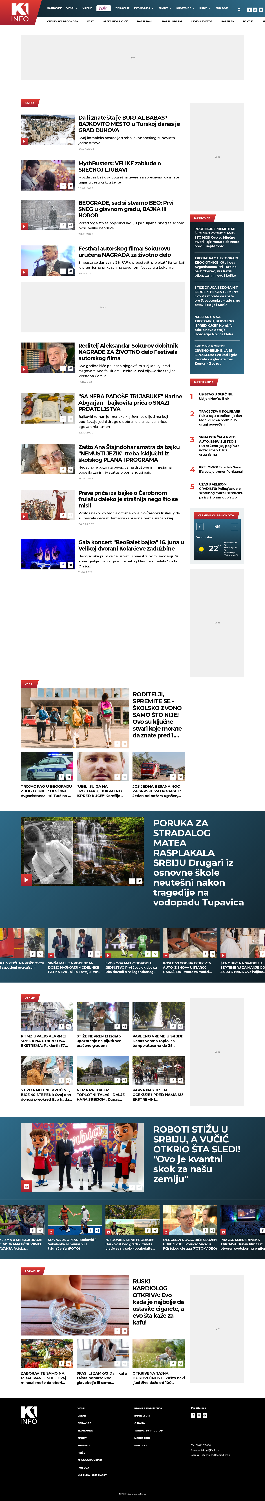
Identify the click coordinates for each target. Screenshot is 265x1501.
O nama (139, 1423)
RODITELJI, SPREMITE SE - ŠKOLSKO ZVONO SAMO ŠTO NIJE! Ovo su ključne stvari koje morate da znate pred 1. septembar (217, 237)
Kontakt (140, 1445)
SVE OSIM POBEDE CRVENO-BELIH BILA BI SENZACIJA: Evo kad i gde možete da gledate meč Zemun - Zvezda (216, 355)
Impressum (142, 1415)
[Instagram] (255, 10)
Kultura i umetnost (92, 1475)
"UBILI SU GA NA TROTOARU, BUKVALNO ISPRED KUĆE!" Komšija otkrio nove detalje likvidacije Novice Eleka (214, 325)
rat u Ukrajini (172, 21)
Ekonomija (142, 8)
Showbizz (183, 8)
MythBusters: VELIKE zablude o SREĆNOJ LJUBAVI (119, 166)
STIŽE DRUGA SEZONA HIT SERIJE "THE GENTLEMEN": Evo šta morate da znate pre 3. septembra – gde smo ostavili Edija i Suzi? (217, 296)
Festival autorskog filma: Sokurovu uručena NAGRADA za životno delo (124, 251)
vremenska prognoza (62, 21)
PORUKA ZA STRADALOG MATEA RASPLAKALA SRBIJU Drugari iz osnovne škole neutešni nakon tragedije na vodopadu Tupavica (198, 862)
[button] (200, 526)
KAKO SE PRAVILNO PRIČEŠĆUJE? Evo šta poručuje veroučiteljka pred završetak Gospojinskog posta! (130, 967)
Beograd (217, 527)
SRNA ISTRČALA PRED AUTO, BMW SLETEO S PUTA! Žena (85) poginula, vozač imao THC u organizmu (219, 446)
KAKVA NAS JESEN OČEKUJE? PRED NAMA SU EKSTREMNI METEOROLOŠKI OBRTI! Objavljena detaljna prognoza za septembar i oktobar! (157, 1095)
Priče (203, 8)
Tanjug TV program (148, 1430)
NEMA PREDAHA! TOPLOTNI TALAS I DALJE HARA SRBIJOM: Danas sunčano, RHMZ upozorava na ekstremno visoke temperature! (101, 1095)
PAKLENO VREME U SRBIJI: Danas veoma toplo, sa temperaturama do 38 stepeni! (157, 1041)
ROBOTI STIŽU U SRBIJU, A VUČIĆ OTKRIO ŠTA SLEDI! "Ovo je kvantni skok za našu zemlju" (196, 1154)
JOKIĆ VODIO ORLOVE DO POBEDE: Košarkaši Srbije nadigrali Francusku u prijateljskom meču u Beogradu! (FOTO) (189, 1244)
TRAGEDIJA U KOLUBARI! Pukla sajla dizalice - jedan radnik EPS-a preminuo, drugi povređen (220, 418)
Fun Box (222, 8)
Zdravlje (122, 8)
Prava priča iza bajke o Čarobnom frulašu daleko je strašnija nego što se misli (128, 499)
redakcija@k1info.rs (208, 1450)
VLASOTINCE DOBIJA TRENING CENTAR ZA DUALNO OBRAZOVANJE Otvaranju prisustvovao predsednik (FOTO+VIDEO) (130, 1244)
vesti (90, 21)
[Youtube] (261, 10)
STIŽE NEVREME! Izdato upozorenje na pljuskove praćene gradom (99, 1041)
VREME (87, 8)
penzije (248, 21)
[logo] (47, 1445)
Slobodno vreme (90, 1460)
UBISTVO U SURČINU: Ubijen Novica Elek (216, 396)
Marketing (142, 1438)
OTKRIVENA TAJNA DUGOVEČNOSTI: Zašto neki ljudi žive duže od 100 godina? (158, 1378)
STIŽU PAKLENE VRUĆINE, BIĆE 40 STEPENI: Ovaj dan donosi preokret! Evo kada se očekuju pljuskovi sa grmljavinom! (46, 1095)
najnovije (54, 8)
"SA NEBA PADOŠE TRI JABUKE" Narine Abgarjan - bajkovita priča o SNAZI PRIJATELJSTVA (130, 402)
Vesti (70, 8)
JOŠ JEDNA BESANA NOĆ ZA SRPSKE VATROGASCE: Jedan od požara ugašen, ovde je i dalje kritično (156, 791)
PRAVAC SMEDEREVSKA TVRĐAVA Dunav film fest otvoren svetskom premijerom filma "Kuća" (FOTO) (73, 1244)
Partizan (227, 21)
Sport (163, 8)
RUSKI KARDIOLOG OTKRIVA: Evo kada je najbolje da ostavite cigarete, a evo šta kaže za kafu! (158, 1302)
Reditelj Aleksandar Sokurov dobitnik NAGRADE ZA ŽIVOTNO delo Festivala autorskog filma (128, 352)
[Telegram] (70, 140)
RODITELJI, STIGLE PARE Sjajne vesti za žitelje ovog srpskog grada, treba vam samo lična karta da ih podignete (188, 967)
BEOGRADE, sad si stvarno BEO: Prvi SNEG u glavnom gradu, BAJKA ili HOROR (126, 209)
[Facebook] (249, 10)
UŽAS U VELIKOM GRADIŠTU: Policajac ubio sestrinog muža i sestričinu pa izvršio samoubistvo (221, 490)
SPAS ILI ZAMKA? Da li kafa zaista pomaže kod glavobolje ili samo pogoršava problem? (102, 1378)
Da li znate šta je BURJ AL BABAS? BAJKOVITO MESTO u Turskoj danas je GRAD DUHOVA (129, 124)
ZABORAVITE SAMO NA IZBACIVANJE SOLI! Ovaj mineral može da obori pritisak (43, 1378)
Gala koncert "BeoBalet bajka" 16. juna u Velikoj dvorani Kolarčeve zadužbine (131, 545)
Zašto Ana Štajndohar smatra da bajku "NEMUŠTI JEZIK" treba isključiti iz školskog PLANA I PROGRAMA (129, 453)
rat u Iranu (145, 21)
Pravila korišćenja (148, 1408)
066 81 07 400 (203, 1445)
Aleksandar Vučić (115, 21)
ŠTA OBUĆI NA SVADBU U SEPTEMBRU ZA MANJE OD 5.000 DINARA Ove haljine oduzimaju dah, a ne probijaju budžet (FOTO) (72, 967)
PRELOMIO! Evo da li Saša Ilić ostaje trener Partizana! (221, 469)
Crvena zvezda (201, 21)
